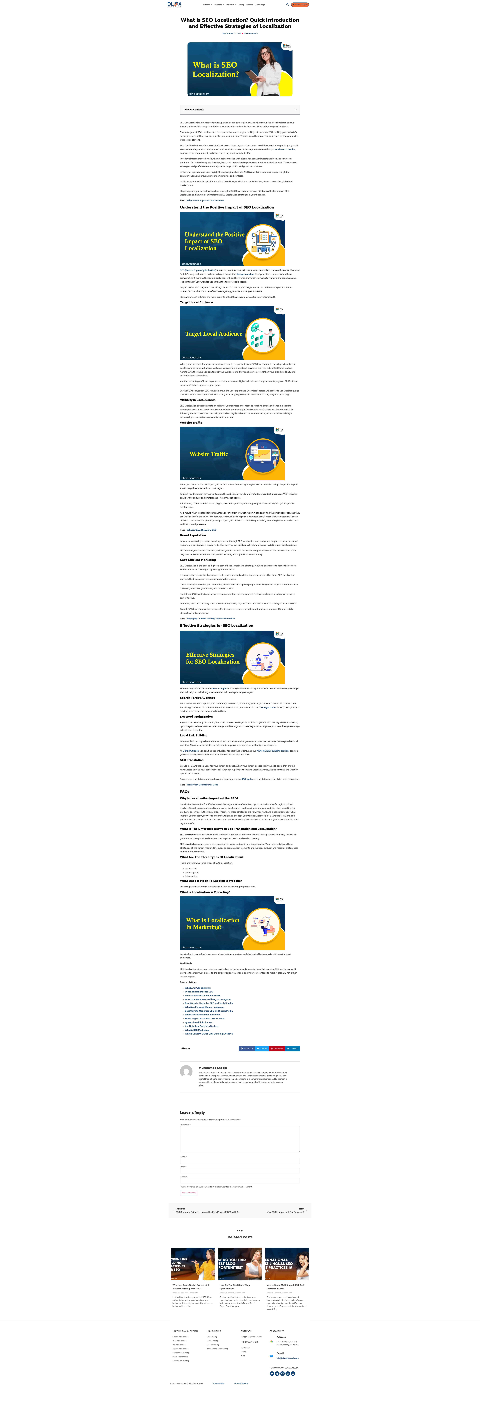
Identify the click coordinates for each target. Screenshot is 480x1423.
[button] (287, 4)
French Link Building (180, 1337)
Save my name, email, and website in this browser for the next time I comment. (217, 1187)
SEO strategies (219, 688)
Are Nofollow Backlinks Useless (201, 1026)
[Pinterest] (277, 1373)
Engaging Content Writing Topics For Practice (211, 618)
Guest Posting (212, 1341)
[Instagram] (288, 1373)
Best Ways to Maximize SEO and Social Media (209, 1003)
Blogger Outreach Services (251, 1337)
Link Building (212, 1337)
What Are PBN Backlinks (198, 987)
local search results (285, 149)
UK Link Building (179, 1345)
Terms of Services (241, 1383)
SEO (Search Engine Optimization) (198, 270)
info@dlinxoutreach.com (288, 1358)
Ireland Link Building (180, 1349)
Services (206, 5)
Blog (243, 1355)
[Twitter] (272, 1373)
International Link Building (217, 1349)
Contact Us (245, 1347)
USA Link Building (179, 1341)
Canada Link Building (180, 1361)
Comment (185, 1125)
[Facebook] (282, 1373)
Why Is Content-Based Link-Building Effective (209, 1033)
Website (183, 1177)
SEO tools (247, 779)
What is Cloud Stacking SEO (201, 530)
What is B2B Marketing (197, 1030)
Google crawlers (245, 274)
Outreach (218, 5)
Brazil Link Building (180, 1357)
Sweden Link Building (180, 1353)
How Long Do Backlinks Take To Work (205, 1018)
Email (183, 1167)
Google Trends (269, 707)
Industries (230, 5)
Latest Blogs (260, 5)
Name (183, 1157)
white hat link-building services (273, 750)
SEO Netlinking (213, 1345)
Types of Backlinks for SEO (199, 991)
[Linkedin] (293, 1373)
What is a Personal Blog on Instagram (204, 1007)
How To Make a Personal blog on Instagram (208, 999)
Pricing (241, 5)
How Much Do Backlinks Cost (202, 784)
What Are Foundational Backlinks (202, 995)
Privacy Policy (218, 1383)
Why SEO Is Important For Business (205, 200)
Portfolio (249, 5)
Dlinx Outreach (191, 750)
